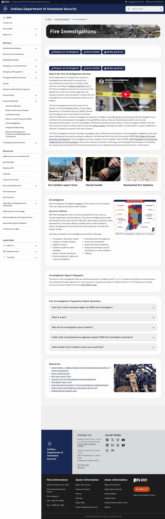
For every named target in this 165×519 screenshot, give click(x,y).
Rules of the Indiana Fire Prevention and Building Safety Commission (18, 134)
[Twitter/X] (112, 440)
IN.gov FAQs (80, 503)
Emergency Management (13, 72)
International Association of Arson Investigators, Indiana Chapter (79, 385)
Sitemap (79, 498)
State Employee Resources (87, 507)
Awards (107, 507)
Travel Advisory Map (11, 229)
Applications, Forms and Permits (16, 156)
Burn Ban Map (8, 162)
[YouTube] (123, 440)
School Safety (8, 95)
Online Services (12, 251)
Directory (81, 467)
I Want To (10, 245)
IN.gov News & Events (113, 489)
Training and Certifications (14, 142)
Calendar (7, 174)
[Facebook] (107, 440)
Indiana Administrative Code (116, 503)
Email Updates (110, 494)
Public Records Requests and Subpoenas (14, 204)
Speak (141, 489)
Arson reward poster (60, 373)
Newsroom (7, 35)
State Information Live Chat (58, 485)
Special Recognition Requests (15, 223)
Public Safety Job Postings (14, 211)
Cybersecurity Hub (10, 180)
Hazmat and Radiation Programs (16, 89)
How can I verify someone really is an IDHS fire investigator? (82, 307)
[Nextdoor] (112, 450)
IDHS (8, 17)
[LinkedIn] (107, 445)
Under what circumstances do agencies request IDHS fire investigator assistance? (92, 337)
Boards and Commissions (13, 54)
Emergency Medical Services (14, 77)
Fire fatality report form (61, 382)
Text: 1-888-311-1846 (55, 505)
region (79, 203)
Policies (79, 494)
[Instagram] (118, 440)
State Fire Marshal (10, 101)
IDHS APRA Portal (89, 285)
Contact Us (7, 23)
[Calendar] (118, 445)
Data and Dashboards (12, 185)
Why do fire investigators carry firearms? (72, 327)
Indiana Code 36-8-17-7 (80, 86)
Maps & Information (112, 485)
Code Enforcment (13, 114)
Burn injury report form (61, 376)
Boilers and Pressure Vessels (17, 110)
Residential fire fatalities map (64, 391)
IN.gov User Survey (83, 485)
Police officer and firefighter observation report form (74, 388)
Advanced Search (83, 489)
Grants (6, 83)
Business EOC (8, 168)
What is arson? (59, 317)
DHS (49, 19)
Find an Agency (53, 496)
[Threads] (107, 450)
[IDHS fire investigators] (135, 216)
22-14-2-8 (132, 117)
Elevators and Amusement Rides (19, 119)
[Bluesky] (123, 445)
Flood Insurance (9, 191)
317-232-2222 (83, 465)
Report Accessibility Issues (144, 495)
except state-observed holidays (87, 445)
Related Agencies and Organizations (17, 217)
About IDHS (7, 29)
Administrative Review (12, 48)
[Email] (112, 445)
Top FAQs (10, 257)
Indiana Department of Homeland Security (43, 9)
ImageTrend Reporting (15, 127)
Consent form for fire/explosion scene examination (73, 379)
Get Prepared (8, 197)
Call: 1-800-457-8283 (55, 501)
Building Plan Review (11, 60)
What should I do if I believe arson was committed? (78, 347)
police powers (99, 125)
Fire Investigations (13, 123)
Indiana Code (110, 498)
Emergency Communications (14, 66)
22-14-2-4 (117, 117)
